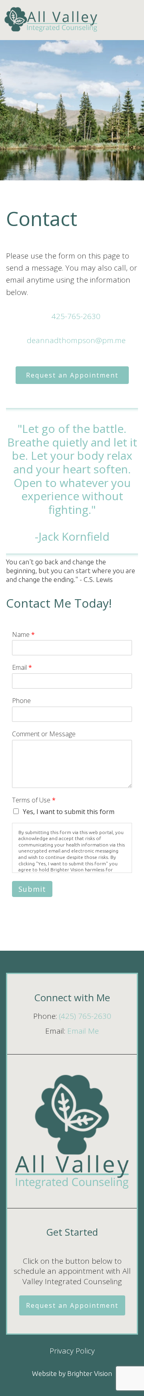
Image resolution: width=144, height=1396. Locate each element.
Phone (21, 701)
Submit (32, 889)
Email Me (83, 1031)
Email (22, 667)
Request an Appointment (72, 375)
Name (23, 634)
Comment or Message (44, 734)
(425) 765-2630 (85, 1016)
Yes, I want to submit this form (68, 811)
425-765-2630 (76, 316)
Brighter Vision (89, 1373)
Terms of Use (34, 800)
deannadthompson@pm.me (76, 340)
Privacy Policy (72, 1350)
